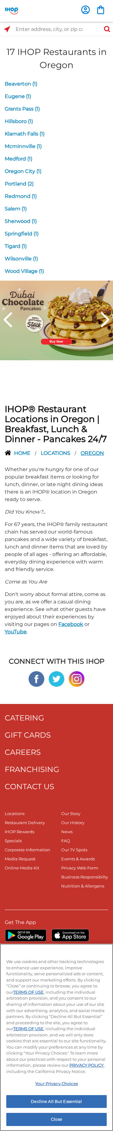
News (67, 831)
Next (105, 319)
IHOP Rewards (19, 831)
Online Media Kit (22, 867)
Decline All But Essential (56, 1101)
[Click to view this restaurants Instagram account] (76, 678)
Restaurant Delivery (25, 822)
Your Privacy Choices (56, 1083)
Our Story (70, 813)
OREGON (92, 453)
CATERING (24, 717)
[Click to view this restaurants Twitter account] (56, 678)
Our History (72, 822)
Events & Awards (78, 858)
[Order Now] (100, 10)
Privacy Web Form (79, 867)
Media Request (20, 858)
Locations (56, 453)
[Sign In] (85, 10)
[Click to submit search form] (105, 29)
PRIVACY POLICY (86, 1065)
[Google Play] (25, 935)
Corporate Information (27, 849)
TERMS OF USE (28, 992)
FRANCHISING (32, 769)
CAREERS (23, 752)
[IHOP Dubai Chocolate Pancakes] (56, 320)
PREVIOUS (8, 319)
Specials (13, 840)
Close (56, 1119)
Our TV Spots (74, 849)
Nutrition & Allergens (82, 885)
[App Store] (70, 935)
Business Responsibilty (84, 876)
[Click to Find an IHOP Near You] (7, 29)
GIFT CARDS (28, 735)
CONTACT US (29, 786)
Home (23, 453)
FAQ (65, 840)
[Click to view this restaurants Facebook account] (36, 678)
